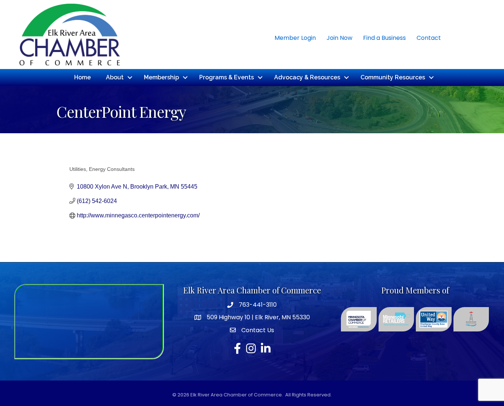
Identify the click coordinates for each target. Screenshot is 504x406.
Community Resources (392, 77)
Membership (161, 77)
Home (82, 77)
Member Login (295, 38)
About (115, 77)
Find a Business (384, 38)
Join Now (339, 38)
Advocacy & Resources (307, 77)
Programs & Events (226, 77)
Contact (429, 38)
